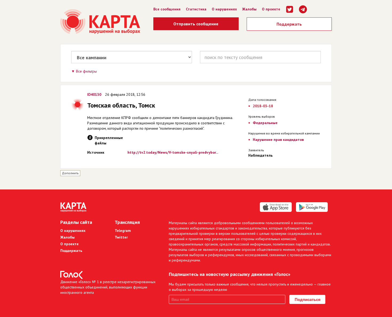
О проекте (271, 9)
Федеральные (265, 122)
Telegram (123, 230)
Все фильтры (86, 71)
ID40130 (94, 94)
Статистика (196, 9)
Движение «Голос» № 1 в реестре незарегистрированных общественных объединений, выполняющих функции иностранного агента (107, 287)
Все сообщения (167, 9)
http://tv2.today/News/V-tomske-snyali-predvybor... (172, 152)
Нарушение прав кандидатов (278, 139)
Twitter (121, 237)
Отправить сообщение (195, 23)
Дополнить (70, 173)
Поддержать (289, 24)
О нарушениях (224, 9)
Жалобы (249, 9)
